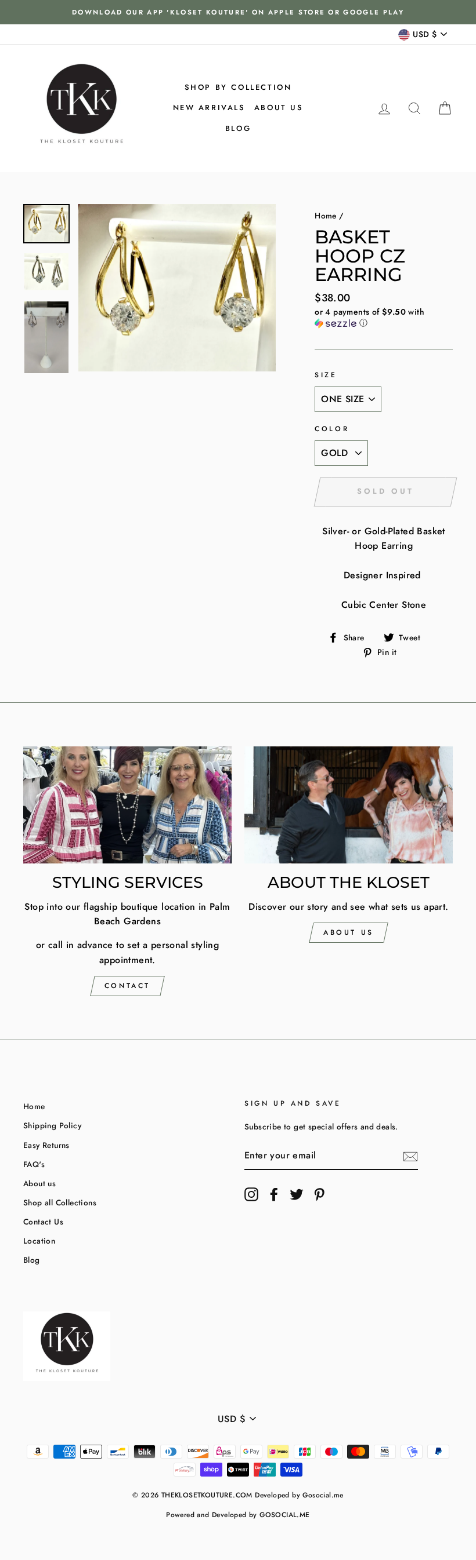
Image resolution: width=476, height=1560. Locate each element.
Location (39, 1240)
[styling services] (127, 804)
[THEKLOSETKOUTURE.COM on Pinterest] (319, 1194)
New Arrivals (209, 107)
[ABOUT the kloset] (348, 804)
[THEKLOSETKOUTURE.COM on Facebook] (274, 1194)
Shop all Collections (59, 1202)
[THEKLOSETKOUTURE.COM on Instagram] (251, 1194)
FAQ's (34, 1164)
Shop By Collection (238, 87)
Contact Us (43, 1221)
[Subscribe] (410, 1156)
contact (127, 986)
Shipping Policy (52, 1125)
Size (326, 375)
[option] (238, 12)
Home (326, 215)
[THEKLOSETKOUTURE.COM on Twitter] (297, 1194)
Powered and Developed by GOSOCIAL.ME (237, 1515)
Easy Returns (46, 1145)
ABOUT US (348, 932)
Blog (238, 128)
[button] (384, 318)
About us (279, 107)
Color (332, 429)
